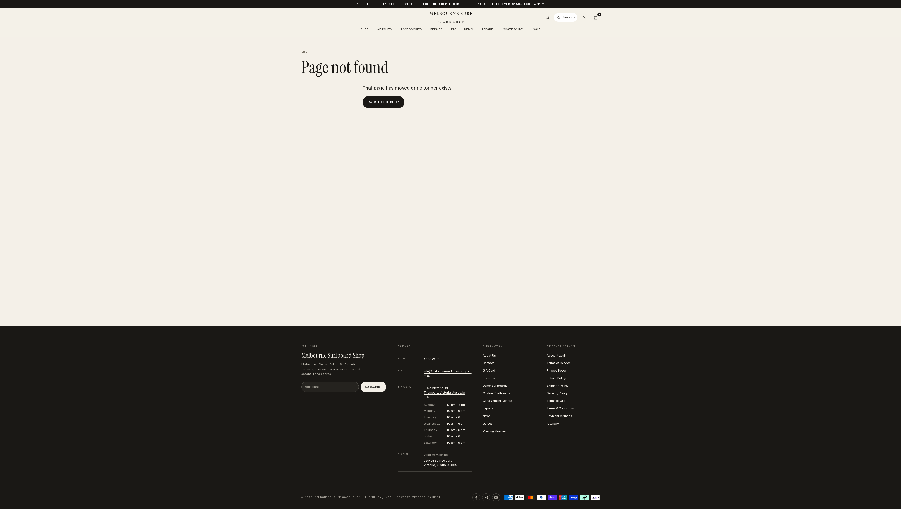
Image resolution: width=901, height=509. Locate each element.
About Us (489, 355)
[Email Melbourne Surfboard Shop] (496, 497)
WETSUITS (384, 29)
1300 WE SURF (434, 359)
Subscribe (373, 387)
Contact (488, 363)
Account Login (557, 355)
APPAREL (488, 29)
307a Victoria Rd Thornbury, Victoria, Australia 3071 (444, 392)
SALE (537, 29)
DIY (453, 29)
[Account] (584, 17)
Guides (488, 424)
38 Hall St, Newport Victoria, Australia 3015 (440, 463)
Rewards (489, 378)
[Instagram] (486, 497)
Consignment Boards (497, 401)
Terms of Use (556, 401)
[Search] (547, 17)
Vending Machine (494, 431)
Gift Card (489, 371)
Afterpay (553, 424)
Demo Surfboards (495, 386)
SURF (364, 29)
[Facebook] (476, 497)
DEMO (468, 29)
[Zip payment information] (595, 497)
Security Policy (557, 393)
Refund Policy (556, 378)
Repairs (488, 408)
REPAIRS (436, 29)
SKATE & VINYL (514, 29)
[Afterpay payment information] (584, 497)
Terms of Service (559, 363)
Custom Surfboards (496, 393)
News (487, 416)
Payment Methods (559, 416)
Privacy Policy (557, 371)
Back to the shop (383, 102)
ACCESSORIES (411, 29)
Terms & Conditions (560, 408)
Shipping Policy (557, 386)
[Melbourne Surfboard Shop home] (450, 17)
